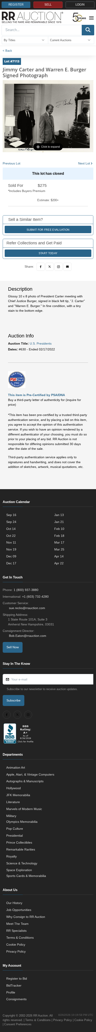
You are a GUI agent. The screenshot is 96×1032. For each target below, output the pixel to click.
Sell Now (12, 647)
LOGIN (79, 4)
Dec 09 (11, 556)
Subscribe (13, 700)
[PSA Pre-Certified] (16, 379)
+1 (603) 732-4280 (35, 596)
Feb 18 (59, 535)
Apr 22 (59, 563)
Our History (14, 903)
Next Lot (84, 163)
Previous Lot (11, 163)
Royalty (11, 856)
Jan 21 (59, 522)
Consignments (16, 999)
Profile (10, 992)
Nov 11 (11, 542)
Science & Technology (21, 863)
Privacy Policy (16, 951)
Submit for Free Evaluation (48, 229)
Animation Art (15, 767)
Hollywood (13, 788)
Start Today (48, 253)
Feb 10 (59, 529)
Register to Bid (16, 978)
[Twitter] (50, 267)
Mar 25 (59, 549)
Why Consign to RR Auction (25, 917)
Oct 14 (11, 529)
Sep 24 (11, 522)
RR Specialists (16, 930)
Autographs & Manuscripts (25, 781)
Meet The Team (17, 923)
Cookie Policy (15, 944)
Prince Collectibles (19, 842)
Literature (13, 802)
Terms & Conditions (20, 937)
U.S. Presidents (41, 343)
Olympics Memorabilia (22, 821)
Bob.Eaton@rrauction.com (27, 636)
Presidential (14, 835)
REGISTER (15, 4)
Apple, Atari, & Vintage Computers (30, 774)
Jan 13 (59, 515)
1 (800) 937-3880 (26, 590)
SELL (48, 4)
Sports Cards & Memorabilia (26, 876)
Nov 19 (11, 549)
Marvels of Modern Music (24, 809)
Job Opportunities (18, 910)
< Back (7, 50)
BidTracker (13, 985)
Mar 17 (59, 542)
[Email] (67, 267)
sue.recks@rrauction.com (27, 608)
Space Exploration (19, 870)
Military (11, 816)
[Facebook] (41, 267)
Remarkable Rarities (20, 849)
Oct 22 (11, 535)
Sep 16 (11, 515)
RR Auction (40, 1015)
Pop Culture (14, 828)
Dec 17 (11, 563)
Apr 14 (59, 556)
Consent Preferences (17, 1024)
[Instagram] (58, 267)
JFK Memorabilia (18, 795)
